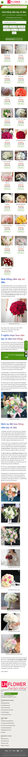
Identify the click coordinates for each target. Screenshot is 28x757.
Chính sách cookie (4, 743)
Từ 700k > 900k (21, 26)
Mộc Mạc (7, 246)
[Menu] (2, 2)
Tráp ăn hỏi (18, 753)
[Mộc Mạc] (7, 243)
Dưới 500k (6, 26)
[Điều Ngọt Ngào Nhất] (21, 200)
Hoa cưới (13, 753)
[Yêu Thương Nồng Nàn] (7, 264)
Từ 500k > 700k (13, 26)
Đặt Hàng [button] (7, 60)
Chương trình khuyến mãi (6, 714)
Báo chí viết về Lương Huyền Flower (8, 725)
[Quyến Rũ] (7, 136)
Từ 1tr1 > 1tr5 (15, 29)
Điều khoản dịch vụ (4, 738)
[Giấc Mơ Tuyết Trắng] (21, 115)
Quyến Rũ (7, 140)
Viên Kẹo (7, 182)
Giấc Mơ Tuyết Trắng (20, 119)
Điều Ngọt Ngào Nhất (20, 204)
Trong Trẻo (20, 161)
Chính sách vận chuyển (5, 707)
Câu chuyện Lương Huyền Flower (7, 723)
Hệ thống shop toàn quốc (6, 730)
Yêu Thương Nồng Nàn (7, 268)
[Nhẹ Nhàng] (21, 51)
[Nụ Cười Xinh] (7, 115)
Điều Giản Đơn (7, 55)
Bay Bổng (7, 204)
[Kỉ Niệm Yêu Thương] (21, 222)
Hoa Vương (20, 182)
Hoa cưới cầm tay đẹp (11, 15)
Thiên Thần (7, 76)
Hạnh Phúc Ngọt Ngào (7, 225)
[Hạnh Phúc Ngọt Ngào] (7, 222)
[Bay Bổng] (7, 200)
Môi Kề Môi (20, 76)
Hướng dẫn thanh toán (5, 705)
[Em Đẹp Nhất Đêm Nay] (21, 136)
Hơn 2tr (14, 32)
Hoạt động (3, 732)
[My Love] (7, 94)
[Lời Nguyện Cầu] (21, 243)
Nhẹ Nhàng (21, 55)
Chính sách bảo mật (5, 740)
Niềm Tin (21, 97)
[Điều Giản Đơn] (7, 51)
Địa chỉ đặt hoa (6, 753)
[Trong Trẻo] (21, 158)
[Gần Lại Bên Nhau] (7, 158)
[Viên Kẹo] (7, 179)
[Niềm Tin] (21, 94)
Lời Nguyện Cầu (21, 246)
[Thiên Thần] (7, 72)
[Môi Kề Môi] (21, 72)
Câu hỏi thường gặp (5, 712)
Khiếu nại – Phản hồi (5, 745)
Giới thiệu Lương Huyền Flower (7, 720)
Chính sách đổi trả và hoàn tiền (7, 709)
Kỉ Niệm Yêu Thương (21, 225)
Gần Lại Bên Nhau (7, 161)
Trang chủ (4, 15)
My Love (7, 97)
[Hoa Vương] (21, 179)
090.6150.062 (8, 693)
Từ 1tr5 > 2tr (22, 29)
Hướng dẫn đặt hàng (5, 703)
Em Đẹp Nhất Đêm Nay (21, 140)
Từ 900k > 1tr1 (7, 29)
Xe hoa (23, 753)
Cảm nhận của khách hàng (6, 727)
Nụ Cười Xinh (7, 119)
